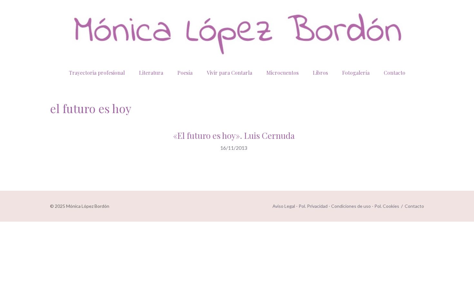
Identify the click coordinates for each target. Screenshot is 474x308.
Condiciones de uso (351, 206)
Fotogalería (356, 72)
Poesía (185, 72)
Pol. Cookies (386, 206)
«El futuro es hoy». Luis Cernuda (234, 135)
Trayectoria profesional (97, 72)
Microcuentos (282, 72)
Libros (320, 72)
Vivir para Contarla (229, 72)
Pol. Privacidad (313, 206)
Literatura (151, 72)
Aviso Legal (283, 206)
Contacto (394, 72)
